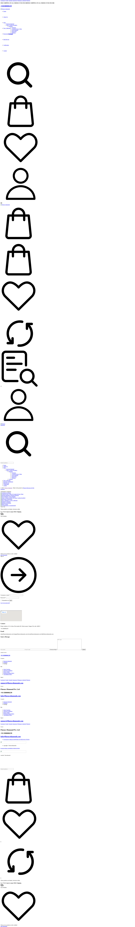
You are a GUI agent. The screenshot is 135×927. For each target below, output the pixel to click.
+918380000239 (6, 6)
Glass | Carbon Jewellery (11, 25)
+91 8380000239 (5, 655)
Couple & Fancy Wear (17, 29)
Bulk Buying (6, 39)
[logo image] (5, 9)
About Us (5, 17)
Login (11, 600)
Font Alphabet (15, 30)
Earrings (11, 479)
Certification (6, 45)
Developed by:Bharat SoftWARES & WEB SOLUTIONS (10, 748)
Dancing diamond (10, 23)
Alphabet (14, 27)
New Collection (6, 28)
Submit (83, 649)
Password (3, 597)
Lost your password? (5, 603)
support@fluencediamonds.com (12, 683)
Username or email (5, 595)
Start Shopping (4, 555)
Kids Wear (14, 31)
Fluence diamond (8, 488)
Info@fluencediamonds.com (11, 696)
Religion (14, 32)
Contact (5, 50)
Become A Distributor (8, 33)
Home (4, 11)
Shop (4, 22)
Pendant (11, 26)
